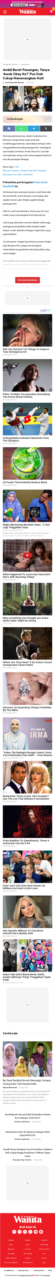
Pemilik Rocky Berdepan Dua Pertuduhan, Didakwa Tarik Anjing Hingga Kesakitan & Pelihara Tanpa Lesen (27, 1152)
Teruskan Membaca (27, 280)
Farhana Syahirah (22, 1122)
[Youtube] (36, 1232)
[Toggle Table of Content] (45, 119)
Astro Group (46, 1275)
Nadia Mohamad (10, 1087)
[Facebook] (14, 1232)
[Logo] (27, 11)
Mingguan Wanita (10, 64)
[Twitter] (25, 1232)
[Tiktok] (30, 1232)
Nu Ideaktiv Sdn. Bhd (25, 1275)
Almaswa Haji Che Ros (22, 1160)
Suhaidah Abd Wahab (14, 82)
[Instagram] (20, 1232)
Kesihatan (25, 64)
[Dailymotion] (41, 1232)
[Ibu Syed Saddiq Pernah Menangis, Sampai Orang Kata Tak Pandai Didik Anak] (27, 1059)
